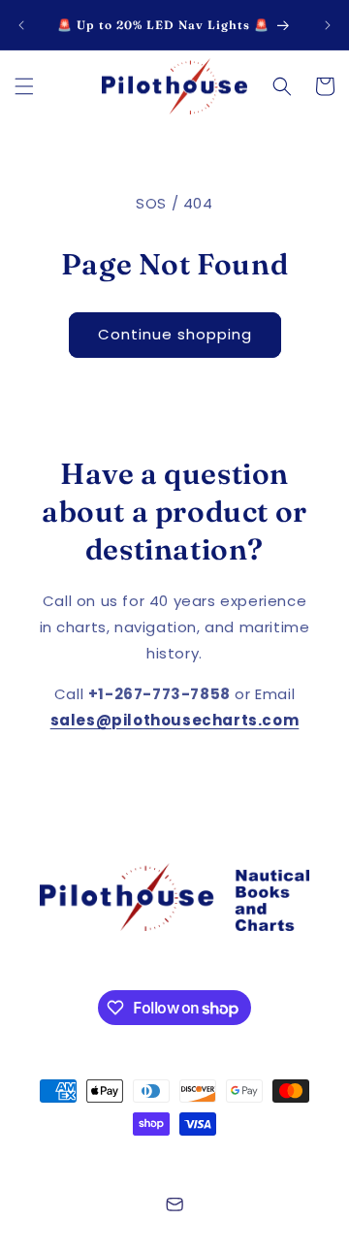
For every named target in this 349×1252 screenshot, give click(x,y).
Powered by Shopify (256, 1159)
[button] (24, 86)
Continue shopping (175, 334)
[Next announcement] (327, 25)
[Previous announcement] (21, 25)
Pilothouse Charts (139, 1159)
